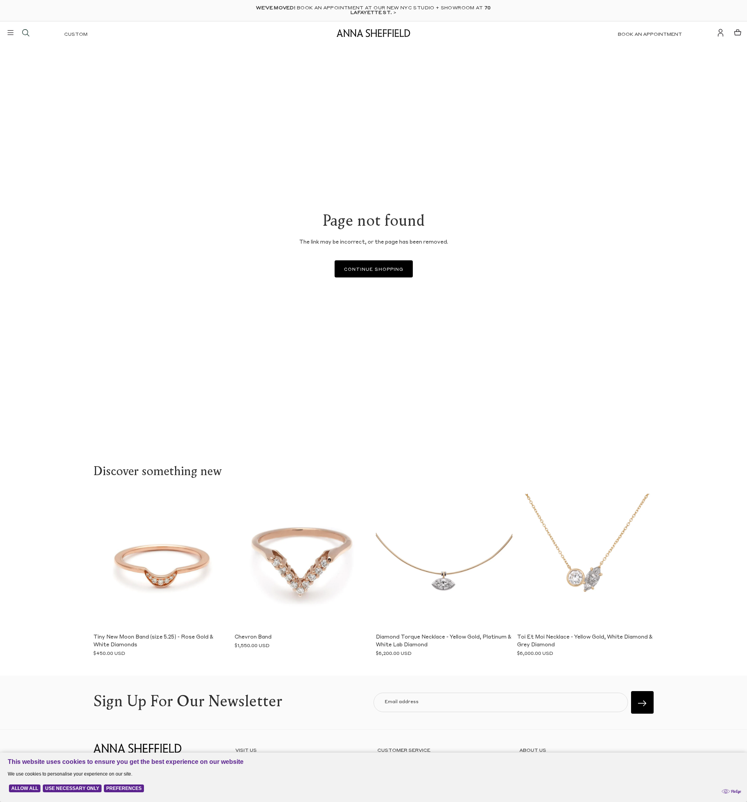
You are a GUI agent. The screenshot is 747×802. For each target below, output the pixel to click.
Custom (76, 34)
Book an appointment (650, 34)
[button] (105, 561)
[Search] (25, 32)
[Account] (720, 32)
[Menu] (10, 32)
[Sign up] (642, 702)
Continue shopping (373, 270)
